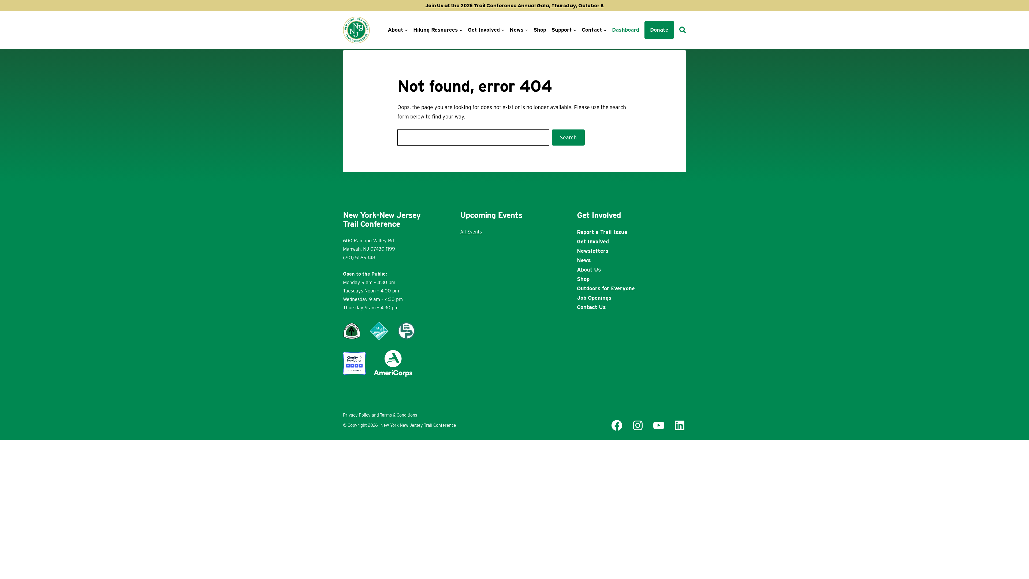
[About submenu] (406, 30)
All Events (471, 232)
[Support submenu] (574, 30)
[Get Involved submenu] (502, 30)
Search (568, 137)
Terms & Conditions (398, 415)
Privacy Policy (357, 415)
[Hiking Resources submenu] (461, 30)
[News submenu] (526, 30)
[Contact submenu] (605, 30)
